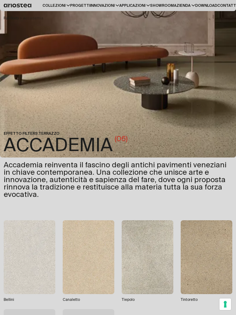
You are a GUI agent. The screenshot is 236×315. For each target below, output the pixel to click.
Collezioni (53, 5)
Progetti (80, 5)
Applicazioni (132, 5)
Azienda (182, 5)
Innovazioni (102, 5)
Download (206, 5)
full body (11, 18)
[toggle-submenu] (67, 5)
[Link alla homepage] (18, 5)
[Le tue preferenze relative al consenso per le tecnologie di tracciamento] (225, 304)
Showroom (162, 5)
